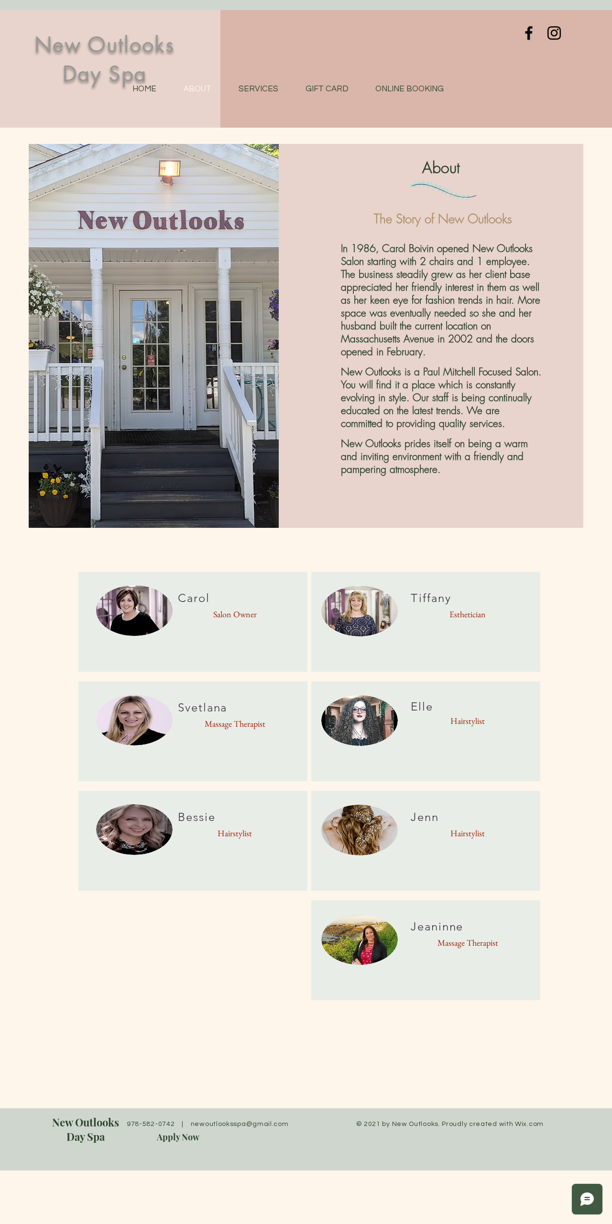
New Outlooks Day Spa (85, 1129)
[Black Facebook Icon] (529, 33)
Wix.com (529, 1124)
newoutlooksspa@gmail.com (240, 1124)
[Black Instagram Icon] (554, 33)
